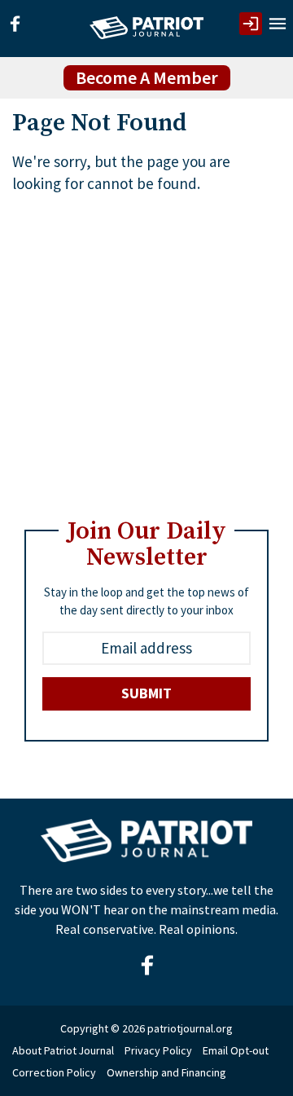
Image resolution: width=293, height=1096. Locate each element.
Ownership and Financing (166, 1072)
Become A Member (147, 77)
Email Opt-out (236, 1050)
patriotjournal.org (190, 1028)
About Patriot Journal (63, 1050)
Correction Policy (54, 1072)
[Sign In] (250, 23)
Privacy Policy (158, 1050)
